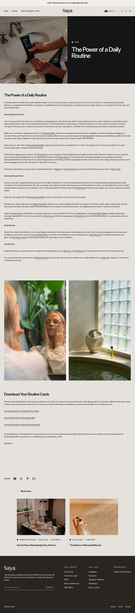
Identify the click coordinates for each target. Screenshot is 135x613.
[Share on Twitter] (21, 478)
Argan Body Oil (95, 234)
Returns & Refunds (71, 583)
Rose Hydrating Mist (36, 145)
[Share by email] (33, 478)
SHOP (6, 11)
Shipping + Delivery (96, 579)
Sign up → (50, 587)
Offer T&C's (68, 587)
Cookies (128, 606)
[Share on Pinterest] (27, 478)
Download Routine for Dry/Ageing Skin (19, 417)
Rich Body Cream (19, 237)
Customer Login (70, 575)
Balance (58, 169)
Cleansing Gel (87, 135)
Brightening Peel (39, 203)
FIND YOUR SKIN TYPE (30, 11)
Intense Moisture (71, 169)
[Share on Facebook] (14, 478)
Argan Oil (105, 257)
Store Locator (94, 587)
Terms (120, 606)
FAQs (66, 579)
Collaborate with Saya (122, 571)
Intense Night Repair (98, 213)
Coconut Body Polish (39, 234)
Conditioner (80, 250)
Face (76, 42)
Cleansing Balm (49, 133)
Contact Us (68, 571)
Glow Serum (42, 154)
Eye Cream (116, 169)
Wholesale (93, 583)
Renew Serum (80, 215)
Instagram (93, 571)
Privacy (113, 606)
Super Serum (64, 157)
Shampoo (67, 250)
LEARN (15, 11)
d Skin (22, 424)
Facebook (93, 575)
